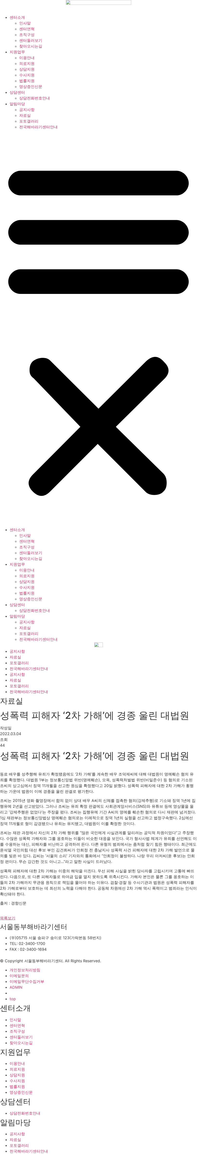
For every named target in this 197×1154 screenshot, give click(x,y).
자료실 (25, 115)
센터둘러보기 (30, 40)
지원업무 (17, 52)
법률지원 (27, 80)
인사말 (25, 23)
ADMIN (16, 987)
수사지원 (27, 75)
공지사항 (27, 109)
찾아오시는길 (30, 46)
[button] (98, 328)
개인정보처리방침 (25, 970)
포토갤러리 (28, 121)
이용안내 (27, 57)
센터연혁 (27, 28)
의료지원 (27, 63)
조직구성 (27, 34)
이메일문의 (19, 975)
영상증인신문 (30, 86)
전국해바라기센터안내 (38, 126)
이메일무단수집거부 (27, 981)
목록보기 (7, 918)
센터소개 (17, 17)
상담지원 (27, 69)
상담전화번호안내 (34, 98)
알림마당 (17, 103)
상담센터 (17, 92)
